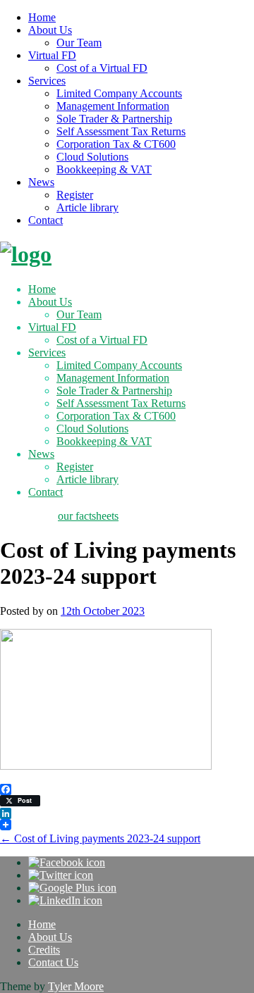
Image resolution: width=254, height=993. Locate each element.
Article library (87, 207)
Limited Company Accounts (119, 93)
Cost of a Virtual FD (101, 68)
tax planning (27, 516)
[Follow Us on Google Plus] (72, 888)
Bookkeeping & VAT (104, 169)
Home (42, 17)
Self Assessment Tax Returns (121, 131)
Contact (45, 220)
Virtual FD (52, 55)
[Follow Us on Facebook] (66, 862)
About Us (50, 30)
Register (74, 195)
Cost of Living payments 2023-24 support (100, 838)
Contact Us (53, 962)
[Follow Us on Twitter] (60, 875)
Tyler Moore (76, 986)
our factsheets (88, 516)
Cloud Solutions (92, 157)
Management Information (112, 106)
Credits (44, 950)
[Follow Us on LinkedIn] (65, 900)
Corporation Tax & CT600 (116, 144)
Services (47, 81)
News (41, 182)
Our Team (79, 43)
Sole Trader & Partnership (114, 119)
